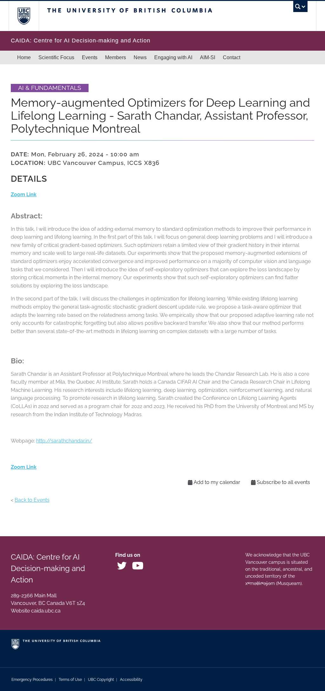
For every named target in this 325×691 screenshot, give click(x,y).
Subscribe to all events (283, 482)
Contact (231, 57)
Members (115, 57)
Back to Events (32, 500)
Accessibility (131, 679)
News (140, 57)
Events (89, 57)
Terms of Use (70, 679)
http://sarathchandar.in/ (64, 441)
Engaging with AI (173, 57)
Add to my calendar (217, 482)
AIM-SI (207, 57)
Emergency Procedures (32, 679)
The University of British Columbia (28, 16)
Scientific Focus (56, 57)
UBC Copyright (101, 679)
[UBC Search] (300, 8)
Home (24, 57)
